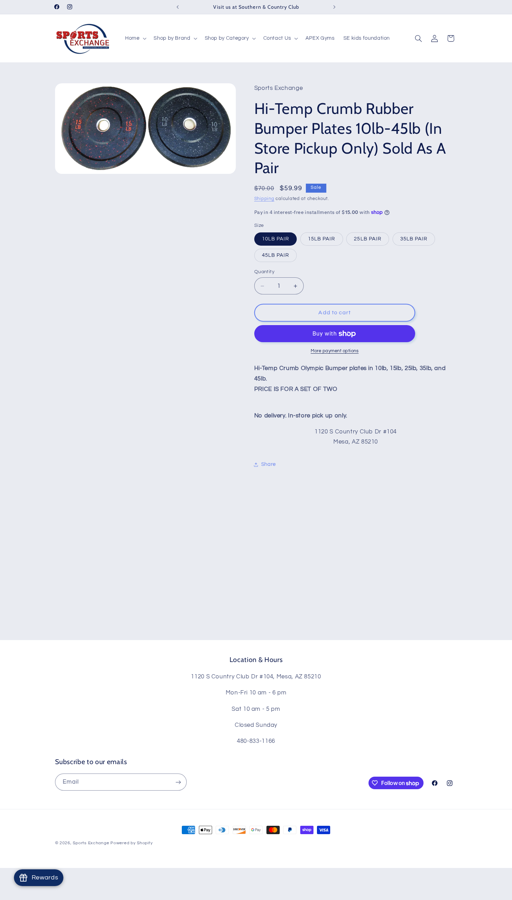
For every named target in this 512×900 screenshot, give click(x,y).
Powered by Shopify (131, 843)
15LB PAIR (321, 238)
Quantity (264, 271)
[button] (135, 38)
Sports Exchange (91, 843)
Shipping (264, 199)
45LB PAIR (275, 255)
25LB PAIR (367, 238)
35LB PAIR (413, 238)
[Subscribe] (178, 782)
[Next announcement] (334, 7)
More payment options (335, 351)
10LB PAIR (275, 238)
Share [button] (268, 464)
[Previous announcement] (177, 7)
